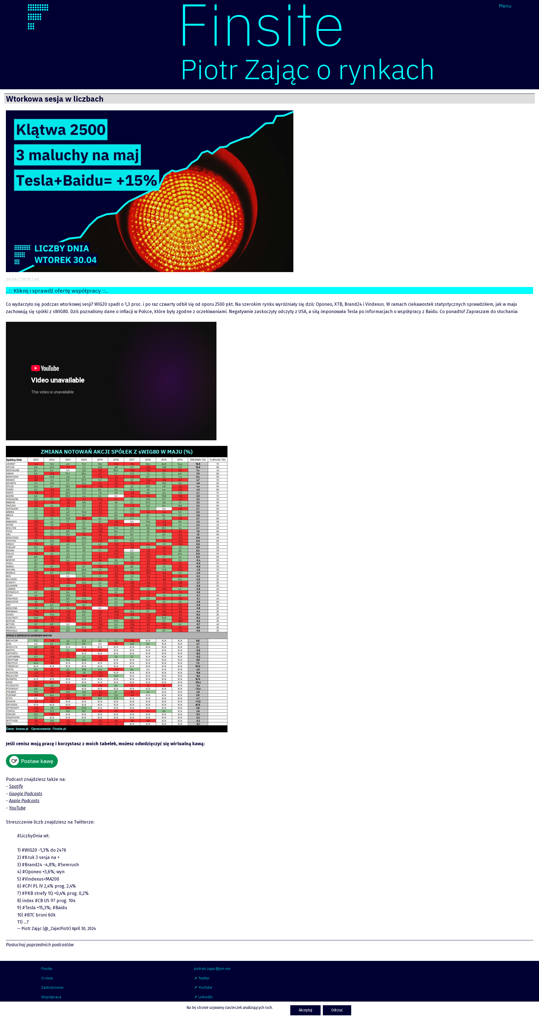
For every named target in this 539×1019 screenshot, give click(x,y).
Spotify (16, 786)
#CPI (27, 886)
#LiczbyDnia (29, 835)
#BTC (29, 915)
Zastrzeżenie (52, 987)
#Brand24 (32, 864)
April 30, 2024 (84, 928)
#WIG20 (29, 850)
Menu (505, 6)
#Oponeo (31, 871)
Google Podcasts (25, 793)
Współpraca (51, 997)
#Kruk (28, 857)
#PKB (27, 893)
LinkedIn (205, 997)
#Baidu (59, 907)
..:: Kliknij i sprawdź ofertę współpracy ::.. (57, 290)
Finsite (46, 968)
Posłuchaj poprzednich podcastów (40, 944)
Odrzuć (337, 1010)
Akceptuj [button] (305, 1010)
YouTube (17, 808)
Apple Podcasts (24, 800)
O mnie (47, 978)
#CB (39, 900)
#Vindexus (33, 879)
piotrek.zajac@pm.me (212, 968)
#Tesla (29, 907)
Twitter (204, 978)
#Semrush (68, 864)
